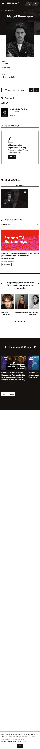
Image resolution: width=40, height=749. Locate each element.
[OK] (20, 746)
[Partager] (31, 90)
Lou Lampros (21, 312)
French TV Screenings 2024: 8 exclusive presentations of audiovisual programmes (20, 255)
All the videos (8, 394)
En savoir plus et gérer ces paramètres (14, 741)
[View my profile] (35, 4)
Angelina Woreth (33, 313)
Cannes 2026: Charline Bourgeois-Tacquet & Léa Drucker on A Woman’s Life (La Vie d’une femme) (13, 376)
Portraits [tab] (20, 185)
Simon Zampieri (5, 313)
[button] (25, 192)
